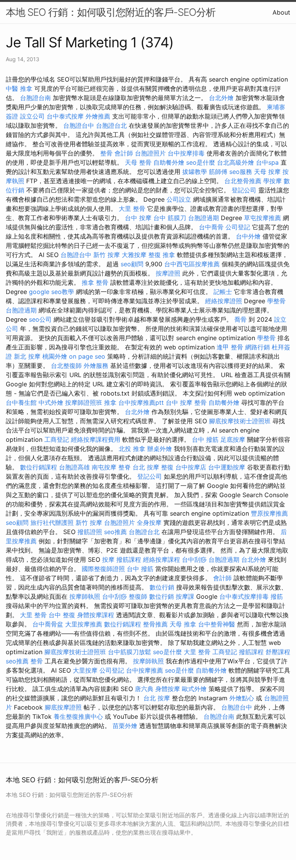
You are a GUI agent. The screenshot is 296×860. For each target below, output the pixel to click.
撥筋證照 (89, 532)
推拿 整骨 (95, 282)
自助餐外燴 (168, 162)
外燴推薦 (98, 116)
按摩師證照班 (83, 402)
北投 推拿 (132, 449)
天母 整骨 (138, 162)
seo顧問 (132, 264)
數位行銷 (162, 587)
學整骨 (276, 301)
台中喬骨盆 (47, 624)
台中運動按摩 (226, 467)
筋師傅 (218, 171)
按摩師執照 (84, 596)
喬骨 (240, 319)
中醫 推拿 (19, 88)
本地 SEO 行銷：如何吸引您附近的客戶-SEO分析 (110, 12)
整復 (167, 467)
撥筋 (277, 596)
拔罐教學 (194, 171)
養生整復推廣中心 (78, 716)
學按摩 (272, 181)
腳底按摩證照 (63, 707)
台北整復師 (66, 365)
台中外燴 (248, 236)
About (281, 12)
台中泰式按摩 (65, 116)
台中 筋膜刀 (169, 218)
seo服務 (240, 171)
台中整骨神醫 (216, 624)
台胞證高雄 (74, 467)
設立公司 (32, 116)
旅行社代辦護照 (52, 522)
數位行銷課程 (38, 467)
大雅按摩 (134, 255)
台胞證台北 (111, 125)
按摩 (108, 559)
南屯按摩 (104, 467)
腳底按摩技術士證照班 (240, 421)
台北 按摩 (146, 467)
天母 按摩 (267, 171)
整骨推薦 (155, 624)
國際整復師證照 (103, 569)
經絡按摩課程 (161, 559)
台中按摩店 (190, 467)
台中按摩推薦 (144, 670)
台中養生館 (21, 402)
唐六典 (144, 689)
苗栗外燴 (125, 726)
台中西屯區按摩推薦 (192, 264)
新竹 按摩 (106, 255)
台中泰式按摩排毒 (244, 596)
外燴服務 (96, 365)
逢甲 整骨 (230, 347)
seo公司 (40, 319)
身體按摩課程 (95, 615)
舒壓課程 (278, 652)
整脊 (124, 467)
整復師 (138, 596)
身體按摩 (167, 689)
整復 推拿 (161, 255)
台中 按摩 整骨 (186, 402)
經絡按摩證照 (223, 301)
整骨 (106, 153)
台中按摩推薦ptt (141, 402)
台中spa (267, 162)
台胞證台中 (78, 125)
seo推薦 (115, 532)
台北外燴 (221, 98)
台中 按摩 (138, 218)
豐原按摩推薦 (269, 513)
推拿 (110, 402)
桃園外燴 (54, 356)
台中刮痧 (194, 559)
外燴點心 (241, 698)
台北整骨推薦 (242, 181)
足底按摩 (232, 439)
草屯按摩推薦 (262, 218)
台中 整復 (62, 615)
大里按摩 (85, 670)
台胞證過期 (203, 218)
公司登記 (237, 227)
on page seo (87, 356)
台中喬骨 (211, 227)
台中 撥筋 (205, 439)
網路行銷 (257, 347)
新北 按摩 (27, 356)
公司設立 (178, 199)
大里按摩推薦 (83, 624)
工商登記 (56, 439)
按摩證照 (168, 273)
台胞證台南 (35, 98)
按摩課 (185, 596)
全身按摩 (149, 522)
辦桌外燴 (159, 449)
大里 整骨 (132, 208)
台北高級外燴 (235, 162)
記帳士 (223, 292)
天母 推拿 (183, 624)
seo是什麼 (200, 162)
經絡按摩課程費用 (95, 439)
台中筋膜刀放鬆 (129, 652)
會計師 (123, 153)
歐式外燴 (194, 689)
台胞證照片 (150, 153)
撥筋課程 (128, 559)
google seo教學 (51, 292)
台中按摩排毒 (186, 153)
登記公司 (244, 190)
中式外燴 (51, 402)
